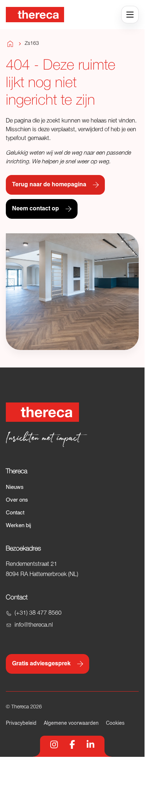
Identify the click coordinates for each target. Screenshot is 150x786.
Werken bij (18, 525)
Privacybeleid (21, 723)
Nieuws (15, 487)
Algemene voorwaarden (71, 723)
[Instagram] (54, 744)
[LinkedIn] (90, 744)
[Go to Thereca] (35, 14)
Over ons (17, 500)
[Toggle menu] (130, 14)
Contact (15, 512)
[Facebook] (72, 744)
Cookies (115, 723)
